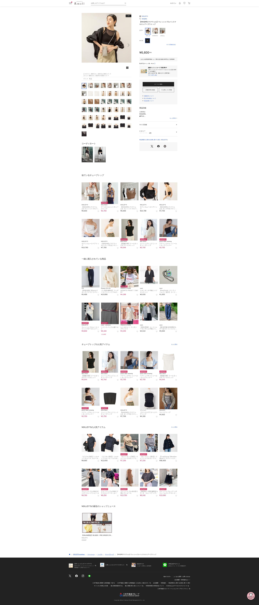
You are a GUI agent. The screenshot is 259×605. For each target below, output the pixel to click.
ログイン (173, 3)
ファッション (91, 554)
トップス (100, 554)
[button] (106, 45)
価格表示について (149, 96)
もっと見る (173, 118)
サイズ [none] (141, 40)
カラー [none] (141, 30)
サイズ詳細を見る (171, 44)
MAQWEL (144, 19)
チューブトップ (109, 554)
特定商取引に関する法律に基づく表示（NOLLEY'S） (153, 139)
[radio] (148, 32)
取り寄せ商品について (150, 98)
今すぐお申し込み (152, 75)
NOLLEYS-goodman (79, 554)
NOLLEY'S (145, 16)
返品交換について (149, 100)
